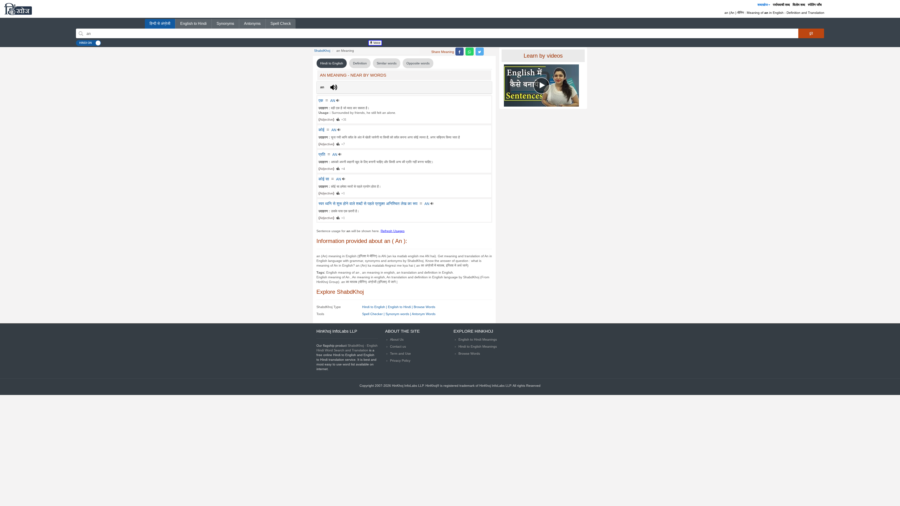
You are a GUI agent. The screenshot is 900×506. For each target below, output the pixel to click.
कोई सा (324, 179)
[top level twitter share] (480, 52)
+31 (343, 119)
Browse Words (424, 307)
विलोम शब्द (799, 5)
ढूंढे (811, 33)
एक (321, 100)
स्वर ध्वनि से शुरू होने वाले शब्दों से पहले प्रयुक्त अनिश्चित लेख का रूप (368, 203)
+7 (342, 143)
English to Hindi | (401, 307)
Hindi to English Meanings (477, 346)
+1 (342, 193)
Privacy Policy (400, 360)
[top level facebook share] (459, 52)
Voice (376, 43)
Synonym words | (399, 314)
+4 (342, 168)
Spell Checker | (374, 314)
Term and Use (400, 353)
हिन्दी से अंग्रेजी (160, 23)
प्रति (322, 154)
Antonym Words (423, 314)
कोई (321, 129)
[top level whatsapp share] (469, 52)
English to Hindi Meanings (477, 339)
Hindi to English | (375, 307)
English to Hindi (193, 23)
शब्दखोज (763, 5)
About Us (397, 339)
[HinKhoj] (18, 8)
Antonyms (252, 23)
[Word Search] (81, 33)
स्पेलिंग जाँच (815, 5)
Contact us (398, 346)
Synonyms (225, 23)
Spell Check (280, 23)
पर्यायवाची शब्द (781, 5)
